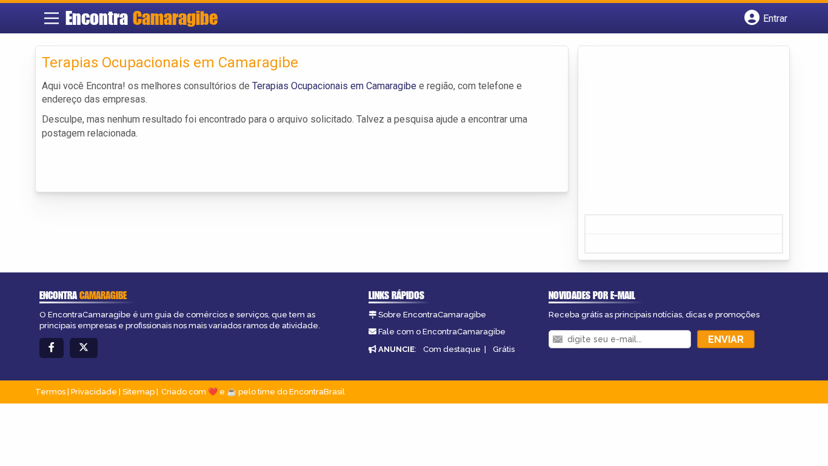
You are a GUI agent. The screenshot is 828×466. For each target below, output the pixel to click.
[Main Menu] (51, 18)
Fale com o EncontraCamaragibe (442, 331)
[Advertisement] (675, 134)
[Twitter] (84, 348)
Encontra (141, 18)
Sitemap (138, 391)
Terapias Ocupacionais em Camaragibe (334, 86)
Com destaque (452, 349)
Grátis (504, 349)
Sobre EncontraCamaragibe (432, 314)
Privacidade (94, 391)
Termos (50, 391)
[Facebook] (51, 348)
